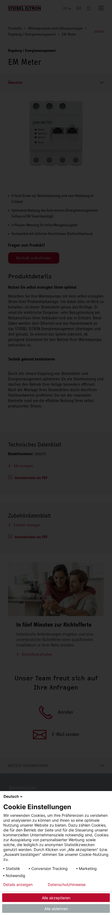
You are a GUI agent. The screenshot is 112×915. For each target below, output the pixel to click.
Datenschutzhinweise (67, 884)
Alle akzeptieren (56, 897)
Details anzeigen (18, 884)
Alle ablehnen (56, 908)
